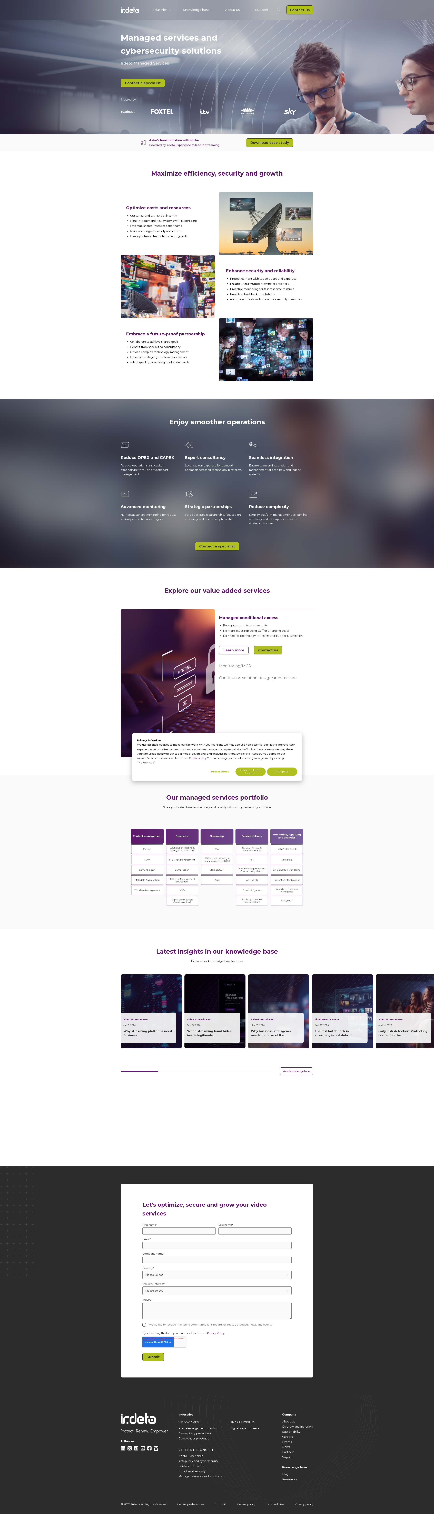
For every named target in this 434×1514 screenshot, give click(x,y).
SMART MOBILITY (242, 1422)
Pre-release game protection (198, 1428)
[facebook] (149, 1449)
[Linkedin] (123, 1449)
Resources (289, 1479)
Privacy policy (304, 1504)
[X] (130, 1449)
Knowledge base (196, 10)
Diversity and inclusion (297, 1426)
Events (287, 1442)
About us (232, 10)
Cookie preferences (190, 1504)
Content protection (192, 1466)
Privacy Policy (215, 1333)
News (286, 1447)
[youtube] (143, 1449)
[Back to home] (130, 10)
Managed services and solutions (200, 1476)
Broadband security (192, 1471)
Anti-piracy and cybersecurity (199, 1461)
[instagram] (136, 1449)
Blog (285, 1474)
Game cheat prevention (195, 1438)
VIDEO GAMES (189, 1422)
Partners (288, 1452)
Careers (287, 1436)
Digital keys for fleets (244, 1428)
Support (261, 10)
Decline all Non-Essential (250, 771)
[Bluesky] (156, 1449)
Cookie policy (246, 1504)
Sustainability (291, 1431)
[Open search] (280, 10)
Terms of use (275, 1504)
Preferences (220, 771)
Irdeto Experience (191, 1456)
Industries (159, 10)
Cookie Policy (197, 758)
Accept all (282, 771)
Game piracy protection (195, 1433)
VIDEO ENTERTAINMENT (196, 1450)
